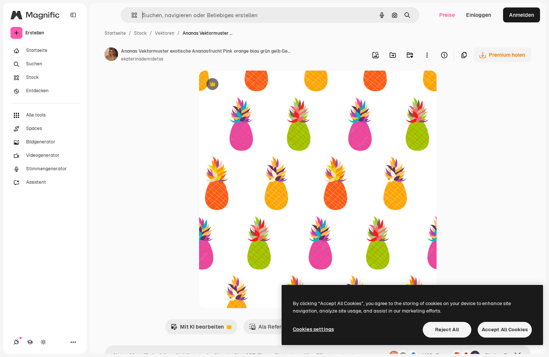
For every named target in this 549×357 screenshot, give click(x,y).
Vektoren (164, 33)
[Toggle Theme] (43, 342)
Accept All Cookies (505, 329)
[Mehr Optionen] (426, 54)
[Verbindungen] (16, 342)
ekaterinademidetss (142, 59)
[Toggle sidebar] (73, 15)
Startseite (115, 33)
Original (246, 85)
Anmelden (521, 15)
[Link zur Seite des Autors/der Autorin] (111, 55)
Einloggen (478, 15)
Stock (140, 33)
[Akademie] (30, 342)
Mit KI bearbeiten (197, 328)
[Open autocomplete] (131, 15)
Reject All (447, 329)
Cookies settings (313, 329)
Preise (447, 15)
